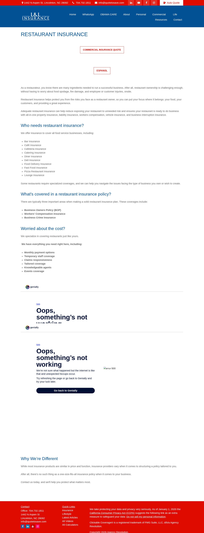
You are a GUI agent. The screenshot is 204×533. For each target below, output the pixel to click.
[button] (72, 14)
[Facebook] (146, 3)
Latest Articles (70, 517)
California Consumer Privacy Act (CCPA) (112, 513)
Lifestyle (66, 514)
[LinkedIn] (131, 3)
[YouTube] (139, 3)
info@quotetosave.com (111, 2)
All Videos (67, 521)
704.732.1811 (83, 2)
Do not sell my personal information (146, 516)
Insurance (67, 510)
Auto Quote (173, 2)
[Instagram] (38, 526)
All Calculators (70, 524)
